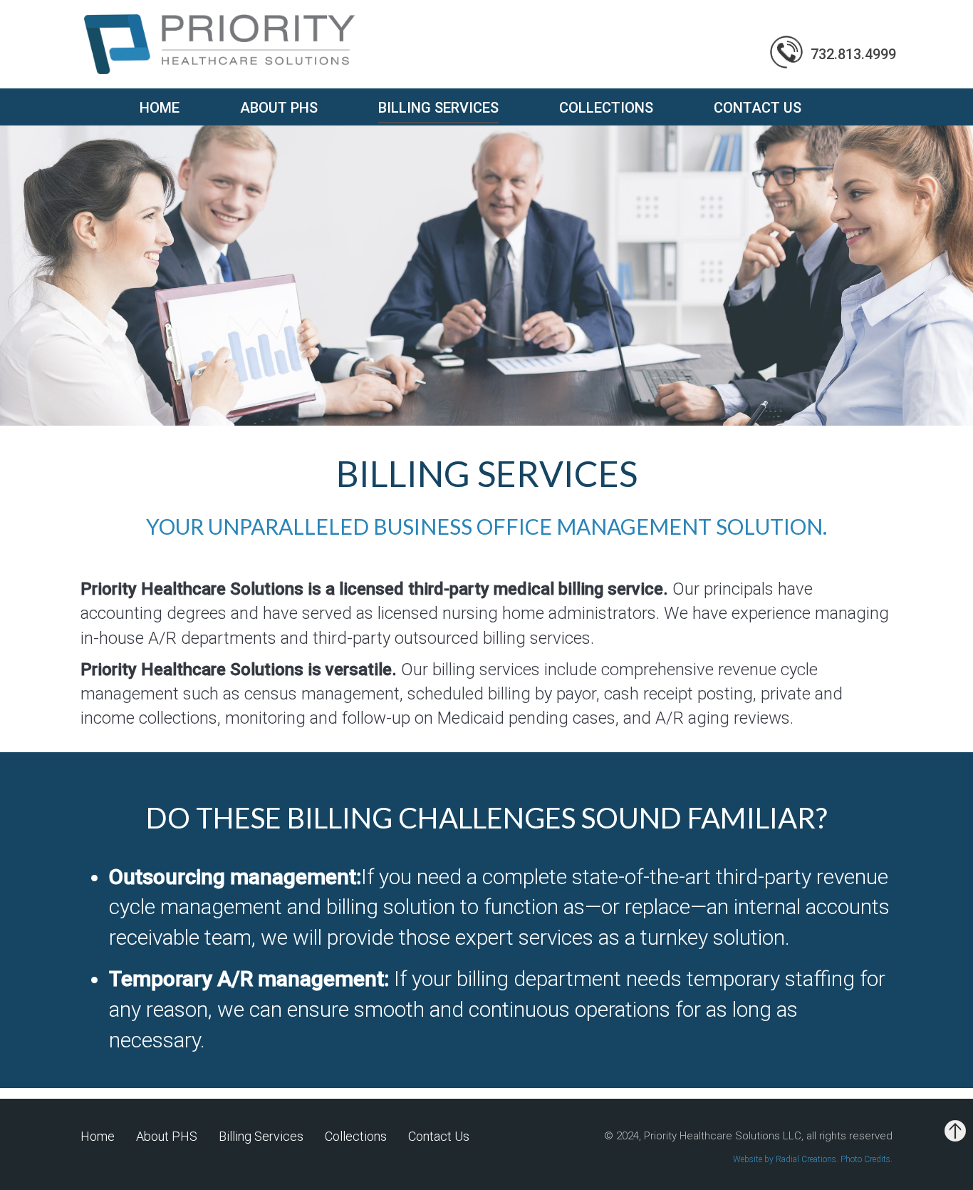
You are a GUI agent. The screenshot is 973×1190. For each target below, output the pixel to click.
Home (159, 108)
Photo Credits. (867, 1159)
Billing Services (438, 108)
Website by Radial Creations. (787, 1159)
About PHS (279, 108)
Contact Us (757, 108)
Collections (606, 108)
